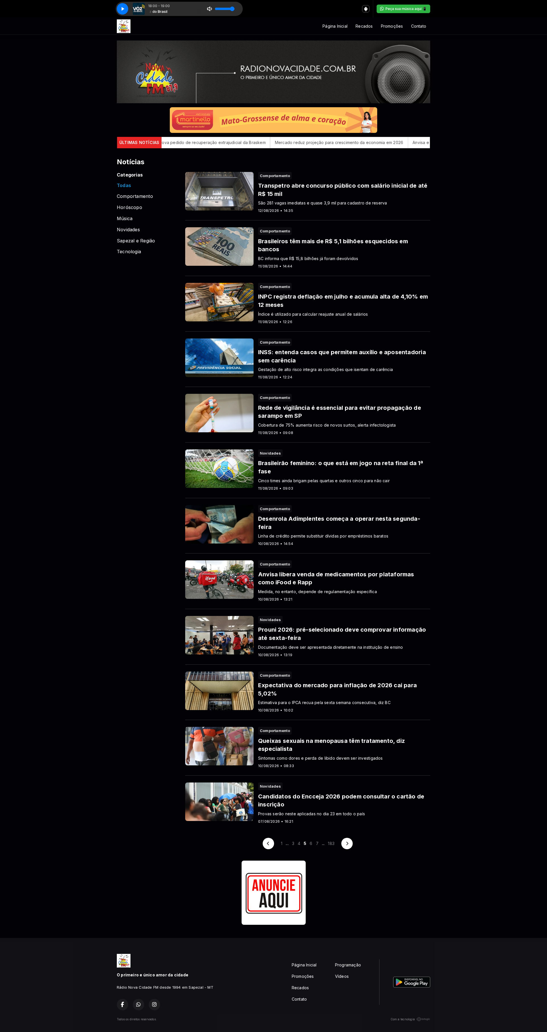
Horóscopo (129, 207)
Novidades (128, 229)
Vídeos (342, 976)
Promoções (392, 26)
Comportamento (135, 196)
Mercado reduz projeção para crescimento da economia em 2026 (288, 142)
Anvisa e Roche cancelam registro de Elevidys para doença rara (424, 142)
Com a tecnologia (403, 1019)
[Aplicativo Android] (366, 9)
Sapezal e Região (136, 241)
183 (331, 843)
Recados (364, 26)
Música (124, 218)
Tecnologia (129, 251)
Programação (348, 964)
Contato (418, 26)
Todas (124, 185)
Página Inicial (335, 26)
